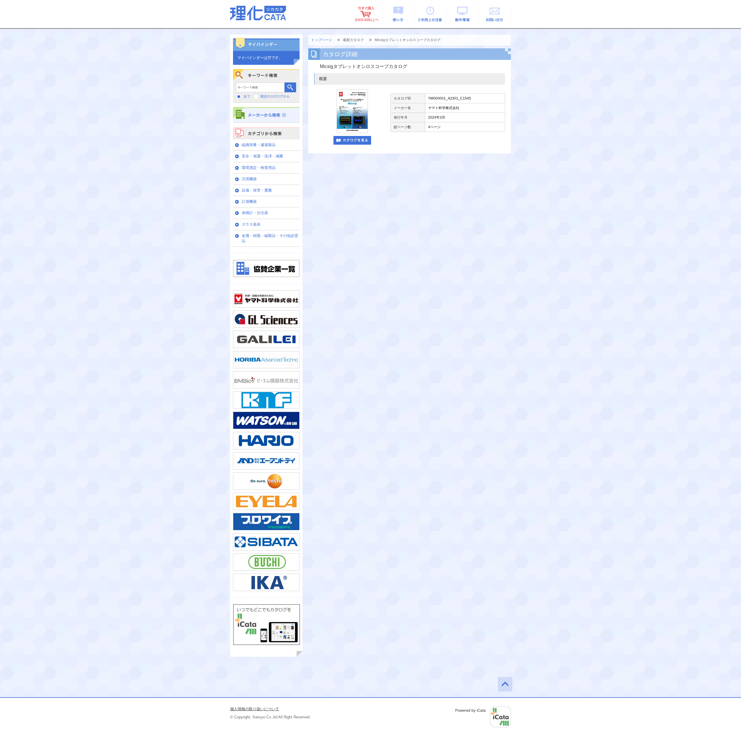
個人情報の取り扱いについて (254, 709)
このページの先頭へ (505, 684)
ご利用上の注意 (430, 13)
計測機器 (249, 201)
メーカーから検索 (266, 114)
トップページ (321, 40)
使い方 (398, 13)
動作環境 (463, 13)
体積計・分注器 (255, 213)
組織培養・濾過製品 (259, 145)
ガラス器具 (251, 224)
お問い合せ (495, 13)
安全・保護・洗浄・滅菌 (262, 156)
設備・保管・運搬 (257, 190)
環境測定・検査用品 (259, 167)
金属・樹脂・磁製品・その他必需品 (270, 238)
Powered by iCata (483, 716)
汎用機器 (249, 179)
